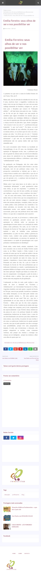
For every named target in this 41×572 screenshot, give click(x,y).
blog (23, 494)
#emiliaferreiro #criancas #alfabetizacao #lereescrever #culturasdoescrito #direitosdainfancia (18, 13)
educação (7, 494)
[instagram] (20, 438)
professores (15, 494)
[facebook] (6, 438)
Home (14, 553)
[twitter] (13, 438)
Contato (27, 553)
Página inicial (6, 10)
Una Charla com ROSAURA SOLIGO (22, 516)
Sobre (20, 553)
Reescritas (8, 28)
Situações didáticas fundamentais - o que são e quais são (24, 508)
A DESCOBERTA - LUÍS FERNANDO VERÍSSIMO (22, 526)
